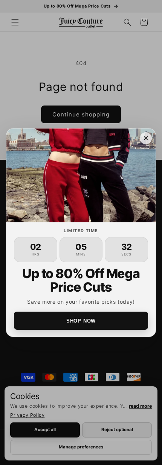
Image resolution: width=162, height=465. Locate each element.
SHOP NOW (81, 321)
